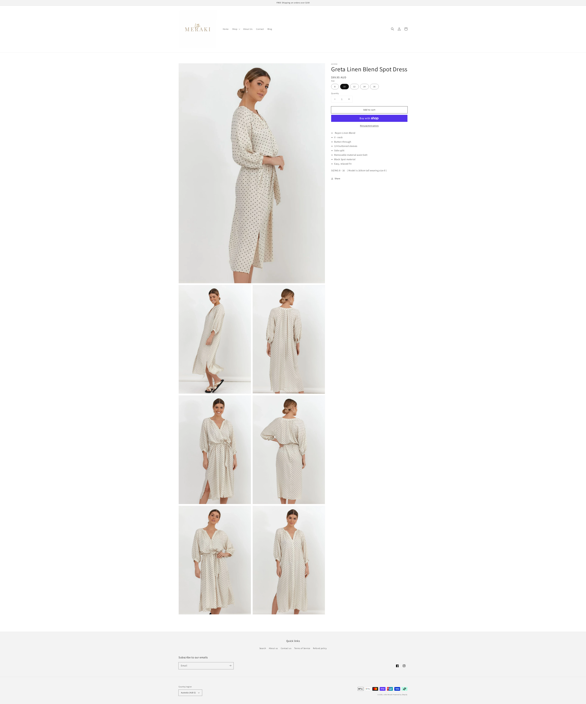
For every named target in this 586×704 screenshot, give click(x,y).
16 (374, 86)
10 (344, 86)
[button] (392, 29)
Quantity (335, 93)
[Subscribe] (230, 665)
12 (354, 86)
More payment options (369, 125)
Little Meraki (388, 695)
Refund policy (320, 648)
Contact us (286, 648)
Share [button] (337, 178)
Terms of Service (302, 648)
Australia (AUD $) (188, 692)
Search (262, 648)
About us (273, 648)
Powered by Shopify (400, 695)
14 (364, 86)
